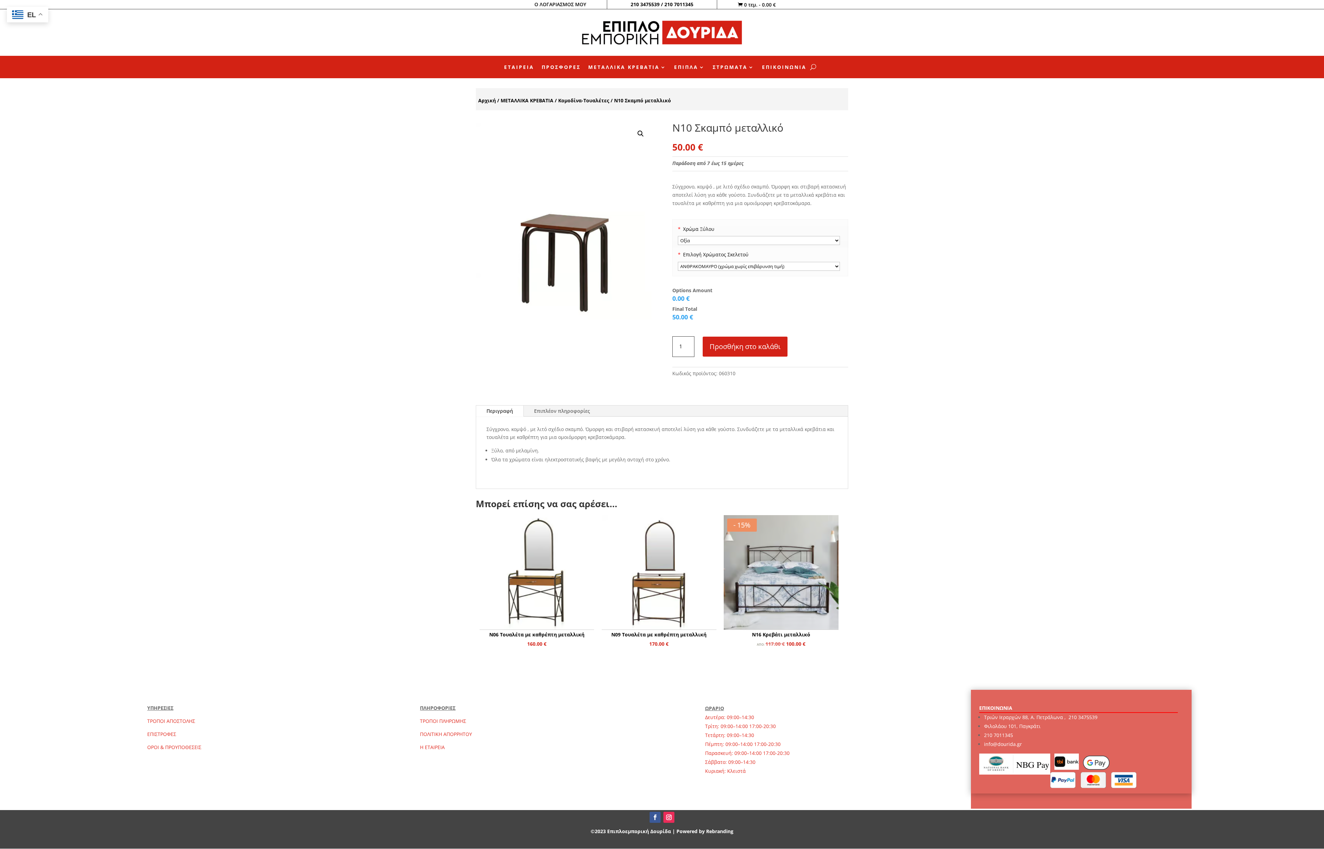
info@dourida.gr (1003, 744)
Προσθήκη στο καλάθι (745, 346)
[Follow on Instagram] (668, 817)
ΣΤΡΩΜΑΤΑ (730, 67)
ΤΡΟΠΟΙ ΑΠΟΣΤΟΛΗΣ (171, 721)
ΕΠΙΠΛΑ (686, 67)
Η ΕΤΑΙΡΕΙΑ (432, 747)
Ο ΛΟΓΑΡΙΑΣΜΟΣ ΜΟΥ (560, 4)
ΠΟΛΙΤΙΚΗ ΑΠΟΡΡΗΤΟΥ (446, 734)
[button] (640, 133)
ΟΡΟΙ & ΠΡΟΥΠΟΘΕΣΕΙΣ (174, 747)
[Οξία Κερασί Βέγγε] (759, 240)
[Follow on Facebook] (655, 817)
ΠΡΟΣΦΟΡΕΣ (561, 67)
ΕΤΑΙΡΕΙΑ (519, 67)
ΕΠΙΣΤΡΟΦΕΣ (161, 734)
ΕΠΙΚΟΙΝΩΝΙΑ (784, 67)
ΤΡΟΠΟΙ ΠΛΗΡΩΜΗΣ (443, 721)
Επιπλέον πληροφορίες (562, 411)
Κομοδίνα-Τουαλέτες (583, 100)
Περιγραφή (500, 411)
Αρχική (487, 100)
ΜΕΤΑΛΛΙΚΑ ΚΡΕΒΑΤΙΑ (624, 67)
